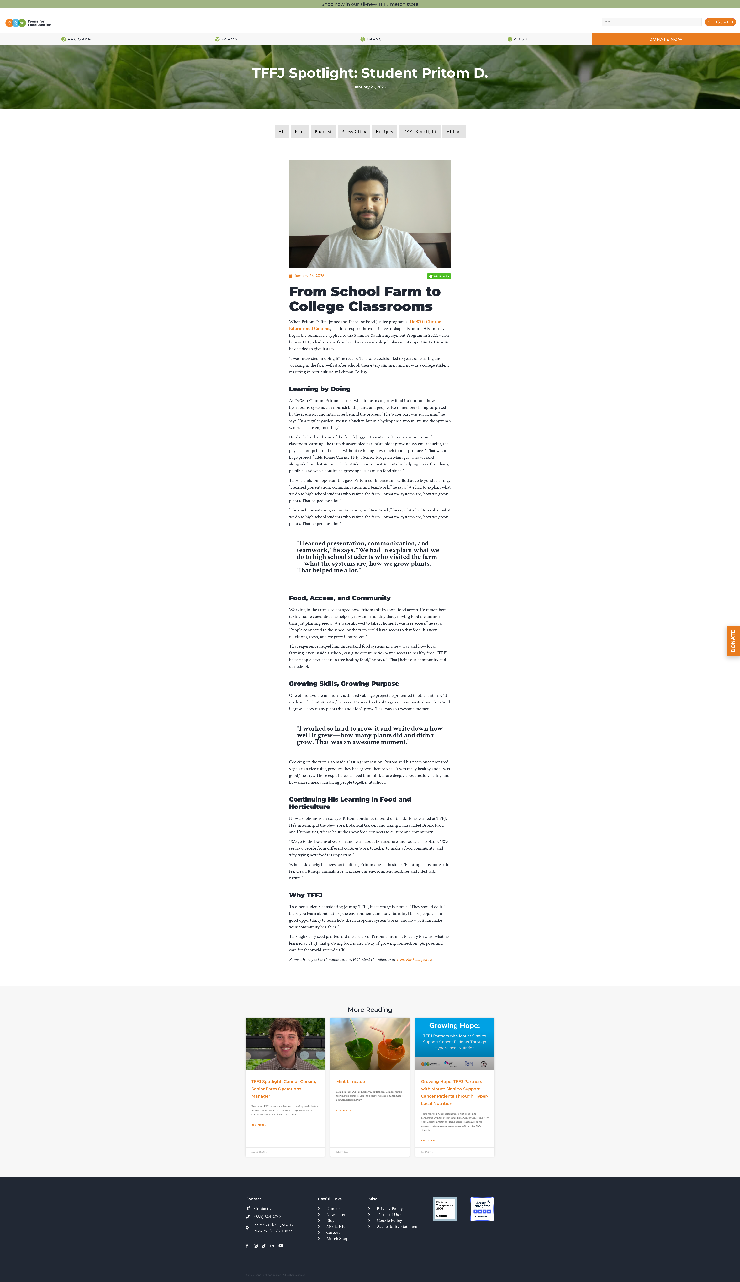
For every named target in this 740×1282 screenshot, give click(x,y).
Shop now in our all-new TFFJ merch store (370, 4)
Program (79, 39)
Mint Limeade (350, 1081)
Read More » (258, 1125)
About (521, 39)
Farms (229, 39)
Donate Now (666, 39)
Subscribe (721, 22)
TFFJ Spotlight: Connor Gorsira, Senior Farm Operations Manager (283, 1089)
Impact (375, 39)
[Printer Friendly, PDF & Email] (439, 278)
